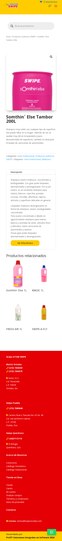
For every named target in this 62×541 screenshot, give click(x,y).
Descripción (16, 172)
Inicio (8, 36)
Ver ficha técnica (25, 243)
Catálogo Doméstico (16, 466)
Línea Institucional (25, 156)
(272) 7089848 (15, 408)
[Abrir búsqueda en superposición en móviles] (31, 26)
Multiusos (46, 159)
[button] (51, 56)
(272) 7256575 (15, 371)
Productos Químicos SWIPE (24, 36)
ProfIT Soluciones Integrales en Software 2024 (30, 537)
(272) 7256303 (15, 367)
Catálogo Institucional (16, 469)
